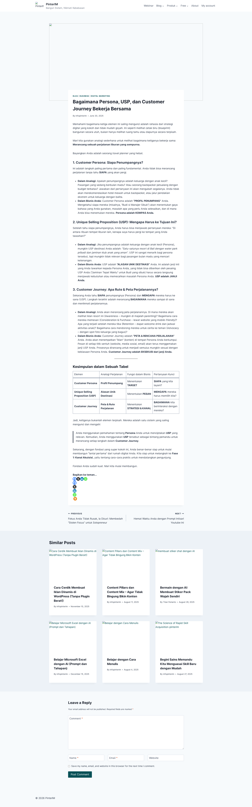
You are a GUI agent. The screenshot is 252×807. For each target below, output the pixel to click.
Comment (76, 718)
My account (208, 5)
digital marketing (100, 96)
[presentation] (73, 565)
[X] (78, 479)
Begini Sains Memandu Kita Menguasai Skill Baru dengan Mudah (178, 664)
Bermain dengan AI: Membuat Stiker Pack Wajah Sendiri (175, 592)
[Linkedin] (82, 479)
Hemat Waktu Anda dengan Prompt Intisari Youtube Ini (159, 518)
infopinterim (81, 116)
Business (84, 96)
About (194, 5)
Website (154, 757)
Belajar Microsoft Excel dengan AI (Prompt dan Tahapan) (70, 664)
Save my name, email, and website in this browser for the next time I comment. (113, 766)
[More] (75, 499)
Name (73, 757)
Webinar (148, 5)
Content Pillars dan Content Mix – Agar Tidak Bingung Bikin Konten (125, 592)
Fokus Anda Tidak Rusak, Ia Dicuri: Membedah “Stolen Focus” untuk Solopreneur (95, 518)
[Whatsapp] (85, 479)
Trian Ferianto (169, 602)
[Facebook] (74, 479)
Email (113, 757)
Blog (75, 96)
